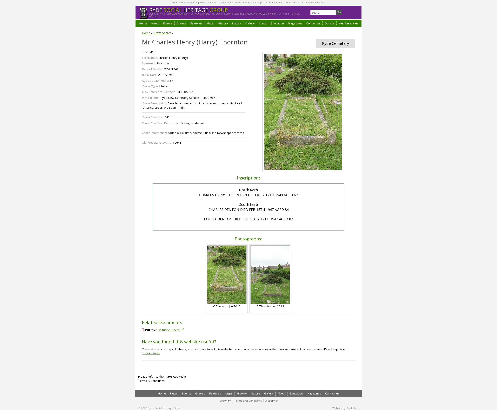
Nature (236, 23)
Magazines (295, 23)
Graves (181, 23)
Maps (210, 23)
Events (167, 23)
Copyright (225, 400)
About (263, 23)
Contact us (313, 23)
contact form (151, 353)
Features (196, 23)
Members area (348, 23)
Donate (330, 23)
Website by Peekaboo (345, 408)
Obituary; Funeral (169, 330)
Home (143, 23)
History (223, 23)
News (155, 23)
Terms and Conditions (248, 400)
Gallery (250, 23)
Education (277, 23)
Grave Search (162, 33)
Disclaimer (271, 400)
